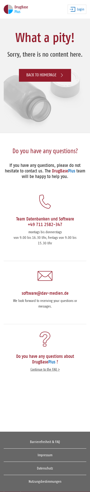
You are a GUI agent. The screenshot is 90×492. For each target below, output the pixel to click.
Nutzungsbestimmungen (45, 481)
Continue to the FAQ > (45, 369)
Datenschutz (45, 468)
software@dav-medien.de (45, 293)
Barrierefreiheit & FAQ (45, 442)
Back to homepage (41, 75)
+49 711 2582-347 (45, 224)
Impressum (45, 455)
